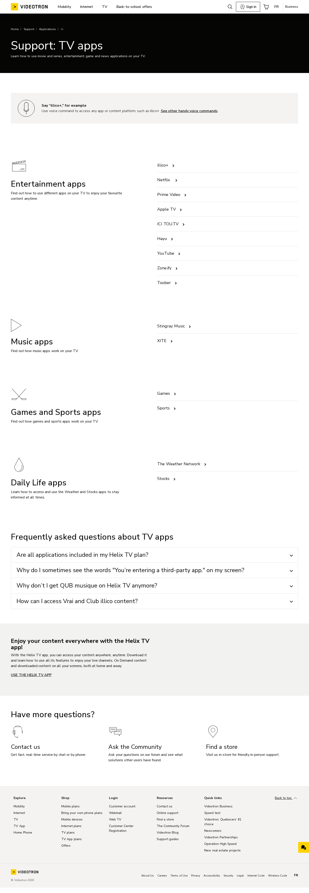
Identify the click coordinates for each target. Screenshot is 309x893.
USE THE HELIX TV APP (31, 674)
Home (15, 29)
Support (29, 29)
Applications (47, 29)
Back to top (284, 798)
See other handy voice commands (189, 110)
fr (296, 875)
